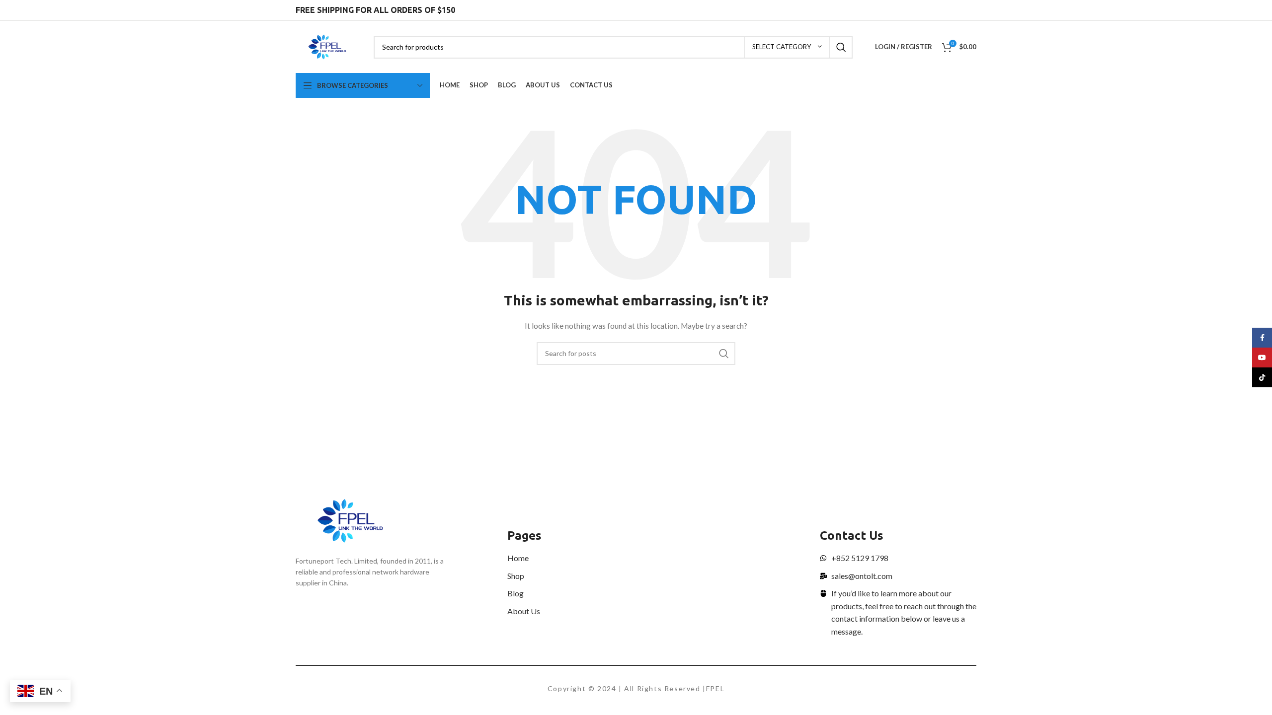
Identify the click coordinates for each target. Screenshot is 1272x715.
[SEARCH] (841, 47)
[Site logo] (327, 46)
